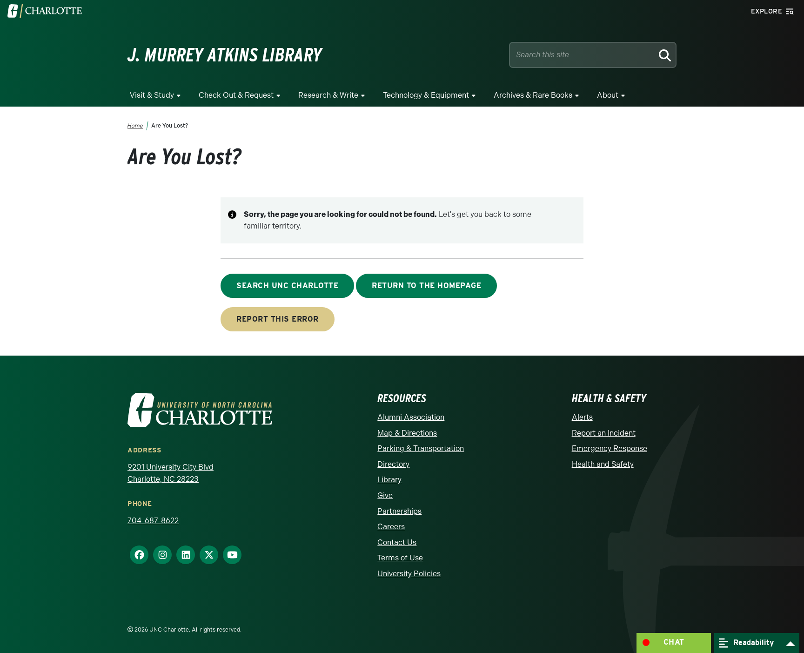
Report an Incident (604, 433)
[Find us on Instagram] (158, 554)
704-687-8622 (153, 520)
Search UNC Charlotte (287, 285)
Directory (393, 464)
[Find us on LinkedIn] (182, 554)
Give (385, 495)
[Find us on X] (205, 554)
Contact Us (396, 542)
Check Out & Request (236, 95)
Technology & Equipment (426, 95)
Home (135, 125)
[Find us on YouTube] (228, 554)
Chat (673, 642)
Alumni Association (410, 417)
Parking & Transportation (420, 448)
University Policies (409, 573)
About (607, 95)
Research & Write (328, 95)
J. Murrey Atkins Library (224, 55)
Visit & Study (152, 95)
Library (389, 479)
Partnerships (399, 511)
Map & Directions (407, 433)
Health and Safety (603, 464)
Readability (752, 642)
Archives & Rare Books (533, 95)
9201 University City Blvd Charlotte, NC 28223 (170, 473)
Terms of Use (400, 557)
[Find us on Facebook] (135, 554)
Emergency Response (609, 448)
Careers (391, 526)
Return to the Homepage (426, 285)
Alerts (582, 417)
